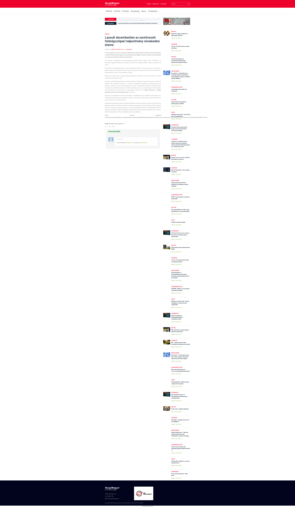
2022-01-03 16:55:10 (116, 49)
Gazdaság (135, 11)
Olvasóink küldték (176, 87)
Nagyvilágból (175, 71)
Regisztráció (156, 3)
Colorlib (141, 503)
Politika (125, 11)
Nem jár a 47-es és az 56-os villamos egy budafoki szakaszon (133, 20)
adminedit (129, 49)
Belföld (109, 11)
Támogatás (163, 3)
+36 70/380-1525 (109, 496)
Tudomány (174, 139)
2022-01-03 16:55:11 (176, 38)
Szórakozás (175, 124)
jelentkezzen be (130, 142)
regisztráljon (144, 142)
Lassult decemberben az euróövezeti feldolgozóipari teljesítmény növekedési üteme (137, 24)
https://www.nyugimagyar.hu (112, 498)
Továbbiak (152, 11)
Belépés (149, 3)
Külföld (117, 11)
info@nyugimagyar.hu (110, 493)
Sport (143, 11)
